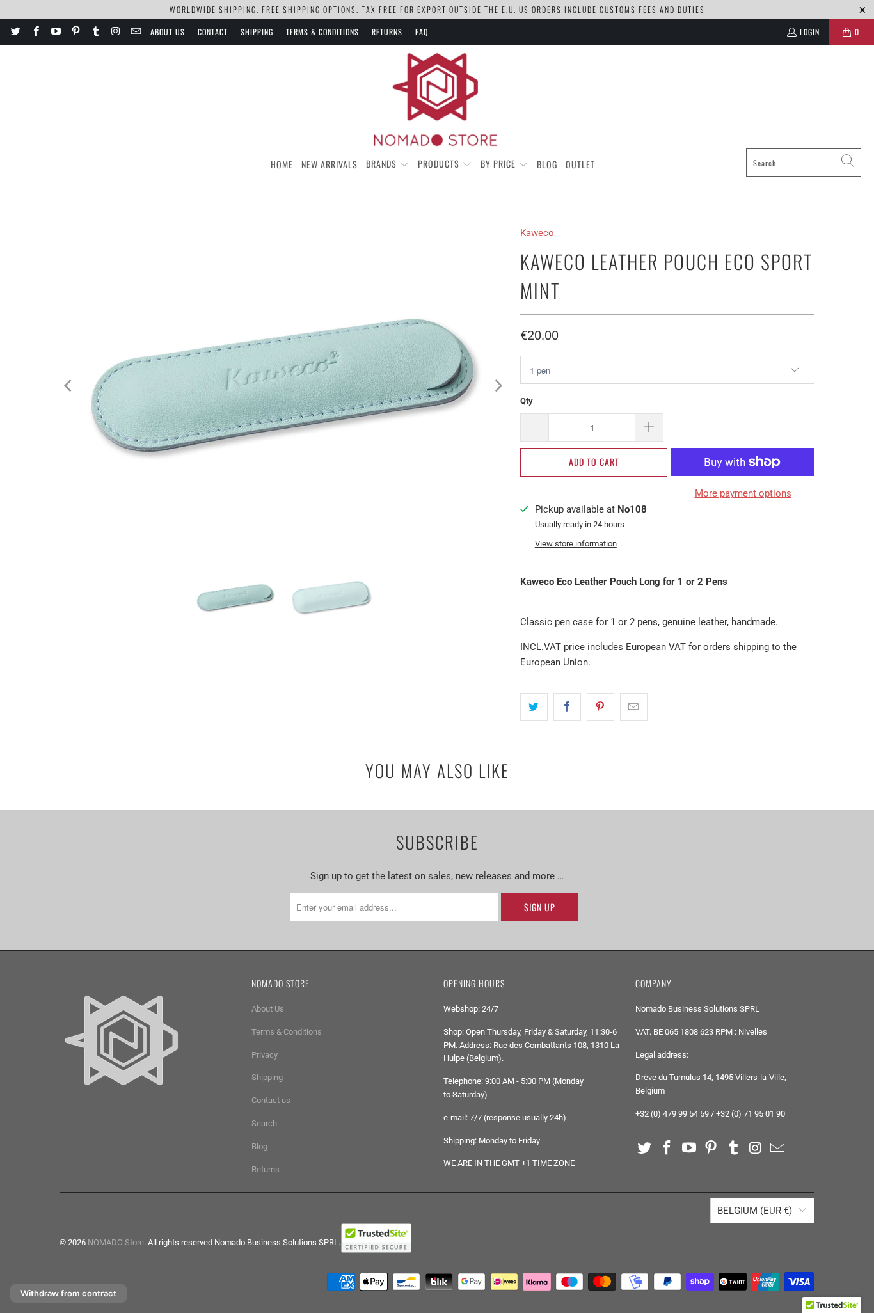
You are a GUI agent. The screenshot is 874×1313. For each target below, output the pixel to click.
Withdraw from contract (68, 1293)
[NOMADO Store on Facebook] (34, 31)
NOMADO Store (116, 1242)
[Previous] (69, 385)
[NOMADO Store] (437, 99)
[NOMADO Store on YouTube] (55, 31)
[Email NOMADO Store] (135, 31)
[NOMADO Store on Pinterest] (75, 31)
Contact (213, 31)
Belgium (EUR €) (754, 1210)
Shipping (257, 31)
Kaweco (537, 233)
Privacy (264, 1055)
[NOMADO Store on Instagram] (114, 31)
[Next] (498, 385)
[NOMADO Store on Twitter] (15, 31)
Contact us (270, 1100)
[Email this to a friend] (634, 707)
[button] (387, 164)
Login (810, 31)
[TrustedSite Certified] (376, 1238)
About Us (167, 31)
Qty (526, 401)
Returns (387, 31)
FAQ (421, 31)
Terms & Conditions (322, 31)
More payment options (743, 493)
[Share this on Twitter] (534, 707)
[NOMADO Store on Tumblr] (95, 31)
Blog (259, 1146)
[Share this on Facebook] (567, 707)
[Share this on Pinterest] (600, 707)
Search (264, 1123)
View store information (576, 543)
